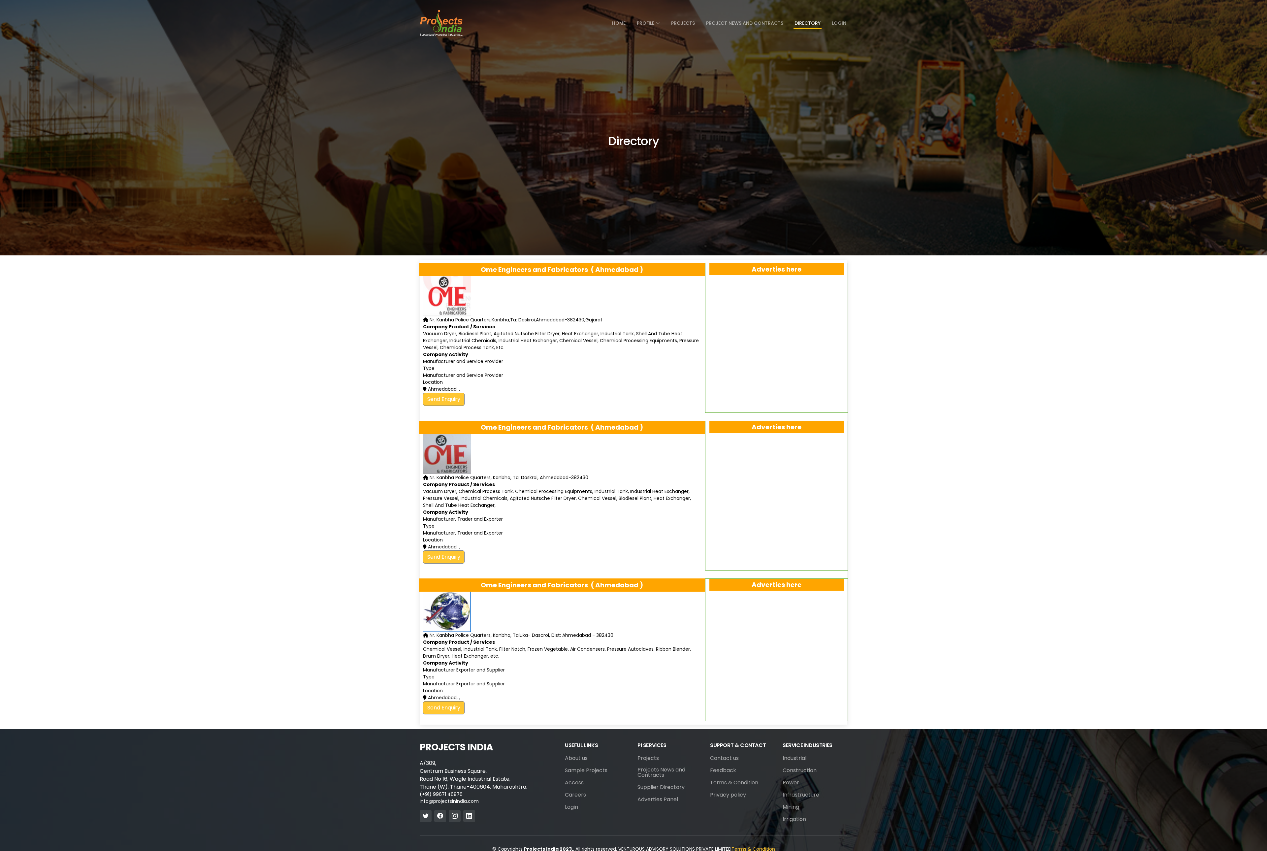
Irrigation (794, 819)
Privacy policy (728, 795)
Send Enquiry (443, 399)
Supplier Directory (661, 787)
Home (619, 23)
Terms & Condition (734, 782)
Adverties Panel (657, 799)
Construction (800, 770)
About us (576, 758)
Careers (575, 795)
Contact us (724, 758)
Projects (683, 23)
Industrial (794, 758)
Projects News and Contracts (661, 772)
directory (808, 23)
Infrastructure (801, 795)
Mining (791, 807)
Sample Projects (586, 770)
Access (574, 782)
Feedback (723, 770)
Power (791, 782)
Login (839, 23)
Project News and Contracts (744, 23)
